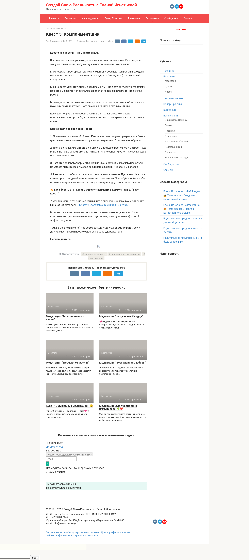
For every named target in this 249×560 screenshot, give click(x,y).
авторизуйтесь (54, 446)
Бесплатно (70, 18)
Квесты (169, 91)
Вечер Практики (113, 18)
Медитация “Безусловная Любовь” (122, 362)
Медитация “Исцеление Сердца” (121, 316)
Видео (168, 125)
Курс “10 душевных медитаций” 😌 (69, 405)
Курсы (168, 86)
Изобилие (170, 130)
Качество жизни (173, 147)
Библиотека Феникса (176, 120)
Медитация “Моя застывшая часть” (65, 318)
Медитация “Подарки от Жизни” (67, 362)
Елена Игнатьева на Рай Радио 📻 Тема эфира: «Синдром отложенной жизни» (181, 195)
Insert (34, 557)
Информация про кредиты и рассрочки (77, 535)
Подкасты (170, 152)
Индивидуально (90, 18)
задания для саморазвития (125, 254)
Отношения (171, 136)
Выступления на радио (177, 157)
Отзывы (188, 18)
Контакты (181, 29)
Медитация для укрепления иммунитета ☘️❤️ (118, 407)
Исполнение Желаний (176, 141)
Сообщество (171, 18)
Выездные (134, 18)
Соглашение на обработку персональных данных (72, 532)
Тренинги (54, 18)
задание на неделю (94, 254)
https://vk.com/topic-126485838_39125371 (104, 204)
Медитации (171, 81)
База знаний (152, 18)
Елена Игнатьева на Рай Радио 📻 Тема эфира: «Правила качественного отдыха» (181, 208)
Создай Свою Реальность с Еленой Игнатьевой (91, 5)
